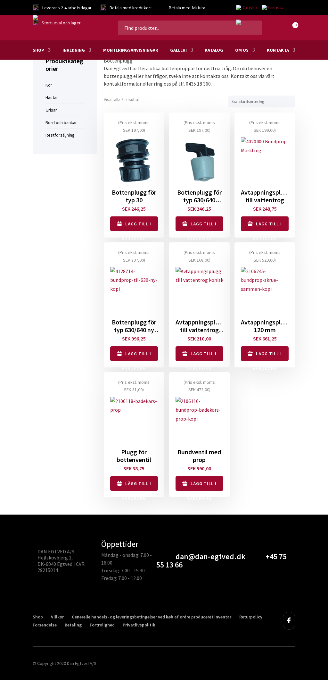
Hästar (51, 97)
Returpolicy (250, 617)
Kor (48, 85)
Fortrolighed (102, 625)
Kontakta (278, 50)
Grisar (51, 110)
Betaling (73, 625)
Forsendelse (45, 625)
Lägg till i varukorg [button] (136, 226)
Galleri (178, 50)
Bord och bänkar (61, 122)
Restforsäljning (60, 135)
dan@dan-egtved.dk (210, 556)
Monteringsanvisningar (130, 50)
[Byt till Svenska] (273, 7)
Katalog (214, 50)
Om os (242, 50)
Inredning (73, 50)
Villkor (57, 617)
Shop (38, 50)
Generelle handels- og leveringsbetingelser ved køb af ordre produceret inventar (151, 617)
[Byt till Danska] (246, 7)
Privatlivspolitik (139, 625)
